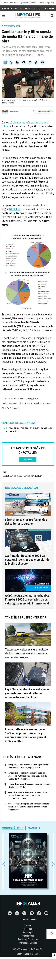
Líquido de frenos (9, 403)
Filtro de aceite (25, 403)
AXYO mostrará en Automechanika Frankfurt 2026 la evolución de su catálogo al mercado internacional (27, 599)
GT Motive (14, 209)
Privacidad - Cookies (28, 942)
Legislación (24, 2)
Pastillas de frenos (42, 403)
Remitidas (33, 2)
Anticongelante (31, 398)
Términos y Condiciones (28, 939)
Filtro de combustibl (11, 408)
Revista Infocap (9, 8)
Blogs (47, 2)
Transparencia (28, 935)
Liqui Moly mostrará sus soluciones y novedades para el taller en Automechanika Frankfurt (27, 693)
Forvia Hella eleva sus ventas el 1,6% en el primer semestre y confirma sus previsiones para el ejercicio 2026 (25, 735)
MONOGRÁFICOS (12, 828)
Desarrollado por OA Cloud (28, 953)
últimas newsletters (30, 8)
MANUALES (35, 828)
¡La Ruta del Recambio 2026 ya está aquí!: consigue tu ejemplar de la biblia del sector (27, 559)
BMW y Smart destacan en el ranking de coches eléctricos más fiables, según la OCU (26, 766)
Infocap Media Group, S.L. (32, 949)
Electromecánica (11, 26)
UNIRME (28, 459)
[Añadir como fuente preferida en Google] (51, 934)
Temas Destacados (10, 2)
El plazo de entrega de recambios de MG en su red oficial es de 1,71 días (27, 785)
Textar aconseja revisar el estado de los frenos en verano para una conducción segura (26, 653)
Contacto (28, 925)
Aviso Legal (28, 932)
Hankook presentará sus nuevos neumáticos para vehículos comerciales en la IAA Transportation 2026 (25, 795)
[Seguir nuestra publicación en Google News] (5, 62)
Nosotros (28, 928)
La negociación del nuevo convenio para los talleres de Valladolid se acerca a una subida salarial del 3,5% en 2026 (25, 775)
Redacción (14, 111)
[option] (28, 860)
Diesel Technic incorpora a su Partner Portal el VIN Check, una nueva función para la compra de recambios (26, 806)
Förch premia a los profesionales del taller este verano (26, 522)
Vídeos (41, 2)
